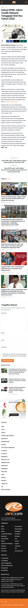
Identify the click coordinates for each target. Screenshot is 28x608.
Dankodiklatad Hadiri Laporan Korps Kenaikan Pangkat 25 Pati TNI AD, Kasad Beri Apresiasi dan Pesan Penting (18, 371)
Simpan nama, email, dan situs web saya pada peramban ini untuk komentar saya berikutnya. (15, 355)
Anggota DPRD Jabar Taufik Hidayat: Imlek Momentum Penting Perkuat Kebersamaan (12, 268)
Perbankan (4, 469)
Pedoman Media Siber (7, 565)
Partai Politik (5, 459)
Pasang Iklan (4, 568)
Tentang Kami (4, 558)
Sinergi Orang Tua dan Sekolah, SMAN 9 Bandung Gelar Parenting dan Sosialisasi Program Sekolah (13, 591)
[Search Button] (26, 2)
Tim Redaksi (4, 560)
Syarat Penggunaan (6, 563)
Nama (3, 333)
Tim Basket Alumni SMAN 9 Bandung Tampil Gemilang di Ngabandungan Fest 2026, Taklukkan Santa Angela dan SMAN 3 (13, 585)
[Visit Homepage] (14, 2)
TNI (2, 487)
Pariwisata (4, 456)
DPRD (6, 7)
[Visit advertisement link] (14, 409)
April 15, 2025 (9, 249)
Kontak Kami (4, 570)
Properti (3, 481)
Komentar (4, 313)
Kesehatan (4, 438)
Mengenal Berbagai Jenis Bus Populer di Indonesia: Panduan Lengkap (17, 380)
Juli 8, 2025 (11, 375)
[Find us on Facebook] (1, 602)
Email (3, 340)
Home (2, 7)
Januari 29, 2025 (10, 272)
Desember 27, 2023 (5, 22)
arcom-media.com (9, 605)
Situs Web (3, 347)
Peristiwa (4, 472)
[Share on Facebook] (9, 41)
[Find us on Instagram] (5, 602)
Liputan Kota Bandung (7, 447)
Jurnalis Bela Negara (7, 436)
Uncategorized (5, 490)
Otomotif (4, 454)
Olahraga (4, 451)
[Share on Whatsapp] (23, 41)
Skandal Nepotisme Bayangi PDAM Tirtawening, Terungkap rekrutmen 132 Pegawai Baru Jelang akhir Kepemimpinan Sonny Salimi (13, 222)
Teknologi (4, 484)
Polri (2, 474)
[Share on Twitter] (16, 41)
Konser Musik (5, 441)
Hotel (3, 429)
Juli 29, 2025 (9, 227)
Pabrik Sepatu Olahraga (11, 102)
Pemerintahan (5, 462)
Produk (3, 477)
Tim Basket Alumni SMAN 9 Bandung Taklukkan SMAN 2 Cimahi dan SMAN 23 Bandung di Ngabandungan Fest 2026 (12, 579)
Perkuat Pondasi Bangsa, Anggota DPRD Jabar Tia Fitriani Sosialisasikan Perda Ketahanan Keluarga (13, 198)
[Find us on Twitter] (3, 602)
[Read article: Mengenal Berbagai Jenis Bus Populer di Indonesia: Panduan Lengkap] (4, 380)
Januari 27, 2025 (10, 297)
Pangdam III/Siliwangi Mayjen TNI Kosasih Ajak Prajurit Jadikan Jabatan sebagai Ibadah (17, 390)
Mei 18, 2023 (11, 384)
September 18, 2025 (13, 394)
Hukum (3, 432)
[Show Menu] (2, 2)
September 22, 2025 (10, 202)
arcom (3, 202)
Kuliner (3, 444)
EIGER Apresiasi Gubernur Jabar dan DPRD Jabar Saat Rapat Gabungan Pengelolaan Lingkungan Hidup (12, 246)
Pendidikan (4, 466)
